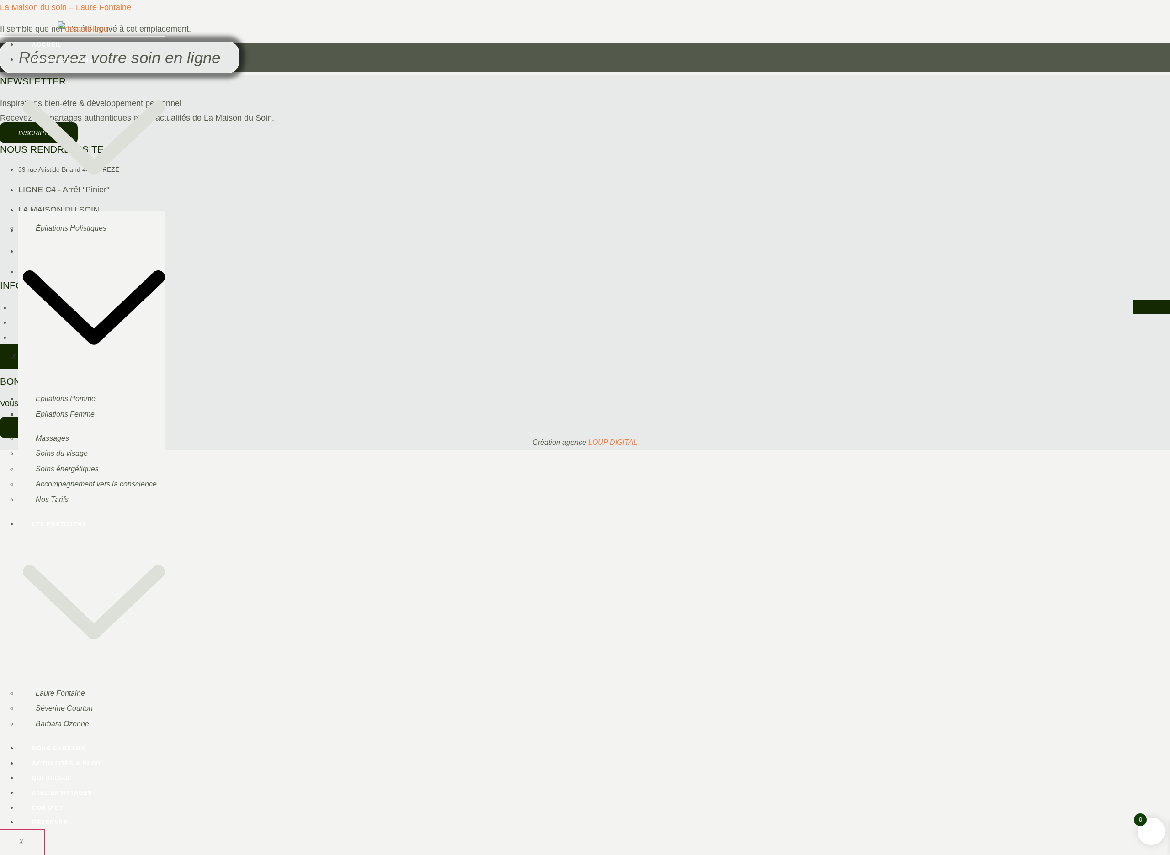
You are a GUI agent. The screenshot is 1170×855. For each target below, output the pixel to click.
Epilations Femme (65, 414)
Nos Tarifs (52, 499)
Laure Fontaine (60, 693)
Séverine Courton (64, 708)
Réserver (50, 822)
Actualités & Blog (66, 763)
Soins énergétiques (67, 469)
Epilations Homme (66, 398)
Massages (52, 438)
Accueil (47, 45)
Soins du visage (62, 453)
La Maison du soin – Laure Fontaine (65, 7)
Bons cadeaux (58, 748)
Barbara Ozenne (62, 724)
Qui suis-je (52, 778)
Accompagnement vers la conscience (96, 484)
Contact (48, 808)
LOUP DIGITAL (613, 442)
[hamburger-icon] (146, 49)
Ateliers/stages (62, 793)
